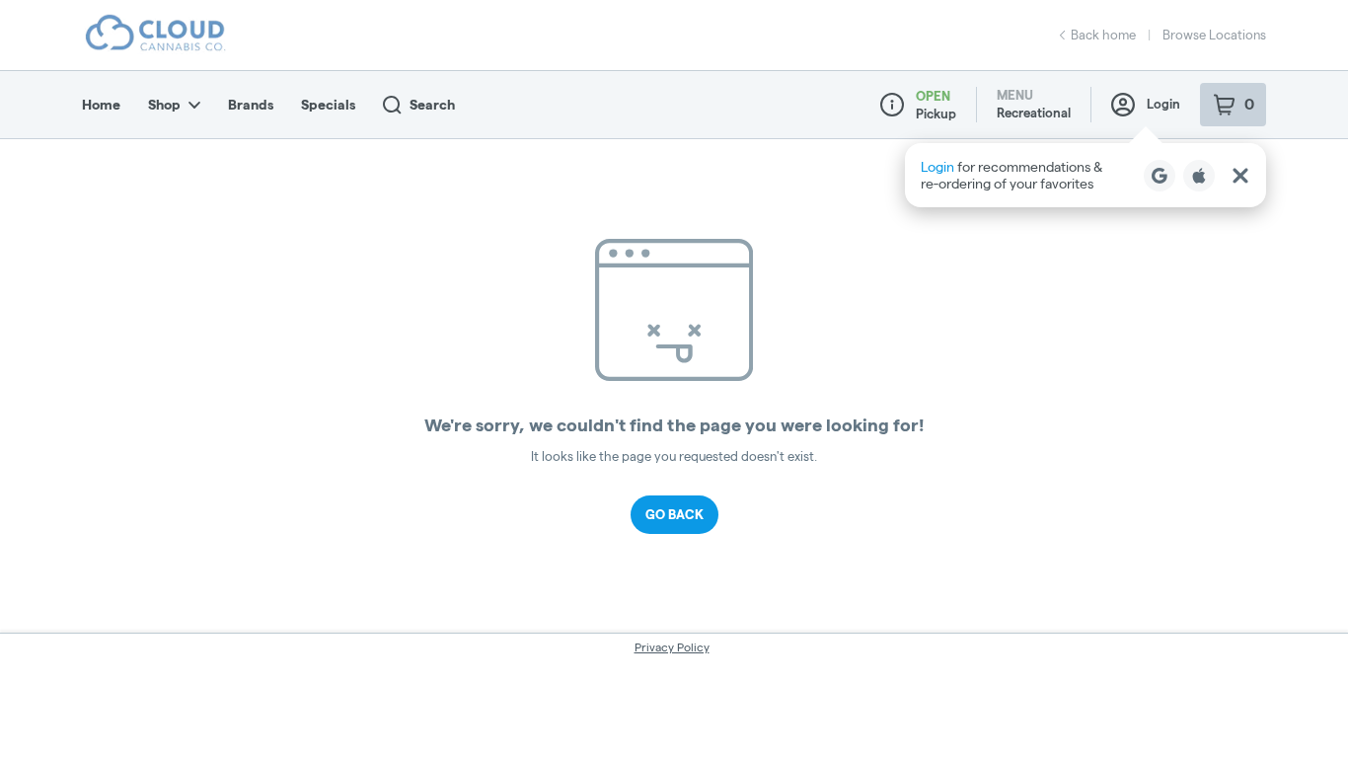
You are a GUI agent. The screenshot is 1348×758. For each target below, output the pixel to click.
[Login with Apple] (1199, 175)
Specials (328, 105)
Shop (164, 105)
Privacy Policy (672, 647)
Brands (250, 105)
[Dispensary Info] (892, 104)
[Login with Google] (1159, 175)
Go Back (674, 514)
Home (101, 105)
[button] (1085, 175)
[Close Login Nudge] (1240, 176)
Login (1163, 104)
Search (432, 105)
